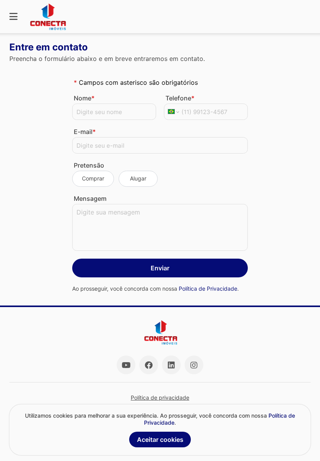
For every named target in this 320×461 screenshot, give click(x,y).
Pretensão (89, 165)
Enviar (160, 268)
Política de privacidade (160, 397)
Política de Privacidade (208, 288)
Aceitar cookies (160, 439)
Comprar (93, 178)
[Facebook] (148, 365)
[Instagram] (194, 365)
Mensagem (90, 198)
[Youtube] (126, 365)
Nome (84, 98)
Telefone (179, 98)
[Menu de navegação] (13, 16)
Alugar (138, 178)
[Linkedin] (171, 365)
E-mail (85, 132)
